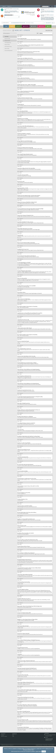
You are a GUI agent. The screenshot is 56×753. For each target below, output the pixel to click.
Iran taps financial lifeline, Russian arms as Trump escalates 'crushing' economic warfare (12, 12)
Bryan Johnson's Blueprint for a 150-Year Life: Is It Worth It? (27, 704)
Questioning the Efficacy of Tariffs (22, 188)
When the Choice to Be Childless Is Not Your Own (25, 58)
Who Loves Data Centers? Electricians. (23, 78)
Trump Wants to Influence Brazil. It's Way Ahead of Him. (26, 168)
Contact (46, 737)
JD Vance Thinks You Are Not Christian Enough (24, 140)
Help (13, 735)
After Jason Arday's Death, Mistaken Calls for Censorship (26, 356)
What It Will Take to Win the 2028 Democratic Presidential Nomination (28, 369)
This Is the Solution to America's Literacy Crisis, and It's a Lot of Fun (28, 486)
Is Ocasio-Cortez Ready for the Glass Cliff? (24, 612)
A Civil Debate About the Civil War (22, 456)
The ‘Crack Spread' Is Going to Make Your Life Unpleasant (26, 255)
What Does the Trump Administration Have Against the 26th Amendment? (28, 195)
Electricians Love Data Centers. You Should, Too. (25, 64)
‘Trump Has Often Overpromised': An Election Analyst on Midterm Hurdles (29, 567)
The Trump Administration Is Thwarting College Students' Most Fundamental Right (30, 208)
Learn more (38, 751)
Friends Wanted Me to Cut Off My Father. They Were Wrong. (26, 478)
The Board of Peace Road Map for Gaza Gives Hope (25, 697)
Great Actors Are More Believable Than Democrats (25, 125)
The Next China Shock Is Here (22, 38)
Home (6, 26)
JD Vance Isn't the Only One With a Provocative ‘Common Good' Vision (28, 51)
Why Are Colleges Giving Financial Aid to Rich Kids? (25, 91)
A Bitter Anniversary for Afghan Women (23, 298)
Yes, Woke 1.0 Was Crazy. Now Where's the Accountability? (26, 285)
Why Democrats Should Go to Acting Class (24, 133)
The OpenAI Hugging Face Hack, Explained (24, 270)
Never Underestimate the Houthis (22, 111)
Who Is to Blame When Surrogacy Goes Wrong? (24, 228)
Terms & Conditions (51, 745)
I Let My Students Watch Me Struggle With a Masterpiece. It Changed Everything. (30, 396)
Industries (26, 26)
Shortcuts (8, 6)
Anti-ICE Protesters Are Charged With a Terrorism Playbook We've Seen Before (29, 313)
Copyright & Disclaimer (39, 745)
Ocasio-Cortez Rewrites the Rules (22, 471)
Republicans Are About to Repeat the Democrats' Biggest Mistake (27, 619)
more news (42, 9)
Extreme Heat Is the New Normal (22, 647)
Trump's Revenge (20, 235)
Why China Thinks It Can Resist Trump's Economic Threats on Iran (47, 12)
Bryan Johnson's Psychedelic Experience (23, 711)
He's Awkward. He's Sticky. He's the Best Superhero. (25, 464)
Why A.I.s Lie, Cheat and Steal (22, 278)
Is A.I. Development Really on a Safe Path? (24, 262)
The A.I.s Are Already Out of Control (23, 341)
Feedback (2, 735)
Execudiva (42, 26)
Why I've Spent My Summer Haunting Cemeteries (25, 154)
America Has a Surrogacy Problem (22, 174)
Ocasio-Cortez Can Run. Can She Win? (23, 633)
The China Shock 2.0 (20, 104)
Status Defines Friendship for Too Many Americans (25, 221)
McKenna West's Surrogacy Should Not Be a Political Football (27, 202)
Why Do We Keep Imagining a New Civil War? (24, 71)
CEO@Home (34, 26)
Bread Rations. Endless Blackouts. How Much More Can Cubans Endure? (28, 436)
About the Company (4, 736)
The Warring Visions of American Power (23, 581)
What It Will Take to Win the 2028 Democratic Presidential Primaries (28, 383)
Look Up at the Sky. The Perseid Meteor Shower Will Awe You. (27, 689)
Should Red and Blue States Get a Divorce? (24, 598)
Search (19, 26)
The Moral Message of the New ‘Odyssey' (23, 546)
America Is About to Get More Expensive (23, 160)
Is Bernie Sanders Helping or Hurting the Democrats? (25, 682)
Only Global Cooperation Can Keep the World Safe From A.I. (26, 668)
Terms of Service (31, 748)
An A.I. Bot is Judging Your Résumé (22, 589)
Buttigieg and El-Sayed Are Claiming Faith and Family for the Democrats (28, 409)
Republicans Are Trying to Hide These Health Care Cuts (26, 519)
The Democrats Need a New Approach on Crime (24, 97)
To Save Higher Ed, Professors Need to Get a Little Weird (26, 423)
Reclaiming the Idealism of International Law (24, 559)
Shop (49, 26)
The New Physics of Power (21, 292)
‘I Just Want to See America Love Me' (23, 319)
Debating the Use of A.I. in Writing (22, 118)
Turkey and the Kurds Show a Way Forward (24, 348)
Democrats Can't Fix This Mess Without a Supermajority (26, 242)
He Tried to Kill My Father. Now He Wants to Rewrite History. (26, 512)
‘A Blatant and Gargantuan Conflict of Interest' (24, 327)
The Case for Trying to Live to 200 (22, 719)
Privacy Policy (45, 745)
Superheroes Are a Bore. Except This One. (23, 442)
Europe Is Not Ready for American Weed (23, 492)
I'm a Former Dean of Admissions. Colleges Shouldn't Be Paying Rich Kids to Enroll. (30, 44)
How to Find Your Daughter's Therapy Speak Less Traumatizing (27, 334)
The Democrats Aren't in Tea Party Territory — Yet (25, 390)
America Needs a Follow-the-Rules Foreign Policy (25, 574)
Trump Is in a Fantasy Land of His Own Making (24, 505)
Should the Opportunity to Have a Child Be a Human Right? (26, 84)
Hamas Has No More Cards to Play (22, 674)
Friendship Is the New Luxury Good (22, 249)
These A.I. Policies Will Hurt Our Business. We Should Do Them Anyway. (28, 640)
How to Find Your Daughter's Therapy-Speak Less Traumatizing (27, 306)
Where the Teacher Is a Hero (21, 525)
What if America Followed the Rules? (23, 625)
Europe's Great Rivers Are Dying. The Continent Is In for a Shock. (27, 539)
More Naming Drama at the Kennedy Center (24, 375)
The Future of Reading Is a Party (22, 499)
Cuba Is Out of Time (20, 429)
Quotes (4, 6)
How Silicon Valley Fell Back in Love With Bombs (25, 416)
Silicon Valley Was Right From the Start (23, 403)
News (12, 26)
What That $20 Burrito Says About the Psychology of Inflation (26, 362)
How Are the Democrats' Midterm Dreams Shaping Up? (26, 552)
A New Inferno (19, 654)
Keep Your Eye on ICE (20, 181)
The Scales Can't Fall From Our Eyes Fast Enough (25, 147)
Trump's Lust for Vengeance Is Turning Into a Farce (25, 215)
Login (52, 6)
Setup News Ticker (49, 30)
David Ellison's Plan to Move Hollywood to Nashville (25, 533)
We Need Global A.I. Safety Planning (23, 727)
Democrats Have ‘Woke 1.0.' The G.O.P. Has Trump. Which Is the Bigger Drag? (29, 606)
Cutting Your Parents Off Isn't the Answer (23, 449)
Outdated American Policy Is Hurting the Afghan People (26, 660)
